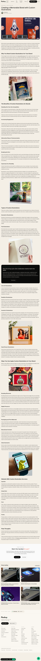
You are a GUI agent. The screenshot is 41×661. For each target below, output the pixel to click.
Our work (17, 1)
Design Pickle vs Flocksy (35, 635)
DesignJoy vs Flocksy (34, 642)
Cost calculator (3, 636)
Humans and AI (3, 629)
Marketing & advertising (15, 629)
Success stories (21, 1)
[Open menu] (39, 1)
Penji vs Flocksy (33, 636)
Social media (13, 628)
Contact (32, 632)
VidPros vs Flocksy (34, 643)
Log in (27, 1)
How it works (7, 1)
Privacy (7, 659)
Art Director (3, 631)
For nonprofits (33, 631)
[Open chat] (38, 658)
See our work (13, 623)
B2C (22, 632)
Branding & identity (14, 632)
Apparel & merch (13, 639)
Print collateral (13, 638)
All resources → (37, 565)
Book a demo (33, 1)
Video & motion (13, 631)
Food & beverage (24, 643)
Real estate (23, 639)
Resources (3, 5)
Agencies (22, 635)
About (32, 628)
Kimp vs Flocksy (33, 638)
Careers (32, 629)
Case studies (23, 628)
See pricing (13, 280)
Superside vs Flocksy (34, 639)
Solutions (12, 1)
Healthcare (23, 636)
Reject (10, 659)
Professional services (24, 642)
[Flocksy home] (3, 1)
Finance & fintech (24, 638)
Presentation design (14, 635)
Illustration (13, 636)
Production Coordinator (4, 632)
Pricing (25, 1)
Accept (14, 659)
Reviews (22, 629)
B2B (22, 631)
